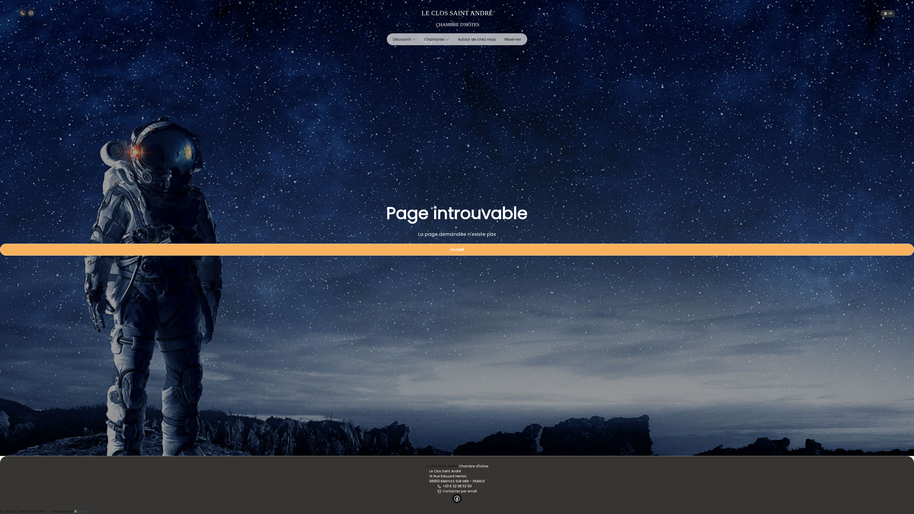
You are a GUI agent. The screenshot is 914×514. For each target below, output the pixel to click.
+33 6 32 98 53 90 (457, 486)
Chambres (434, 39)
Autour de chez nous (477, 39)
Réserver (512, 39)
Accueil (457, 249)
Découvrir (402, 39)
